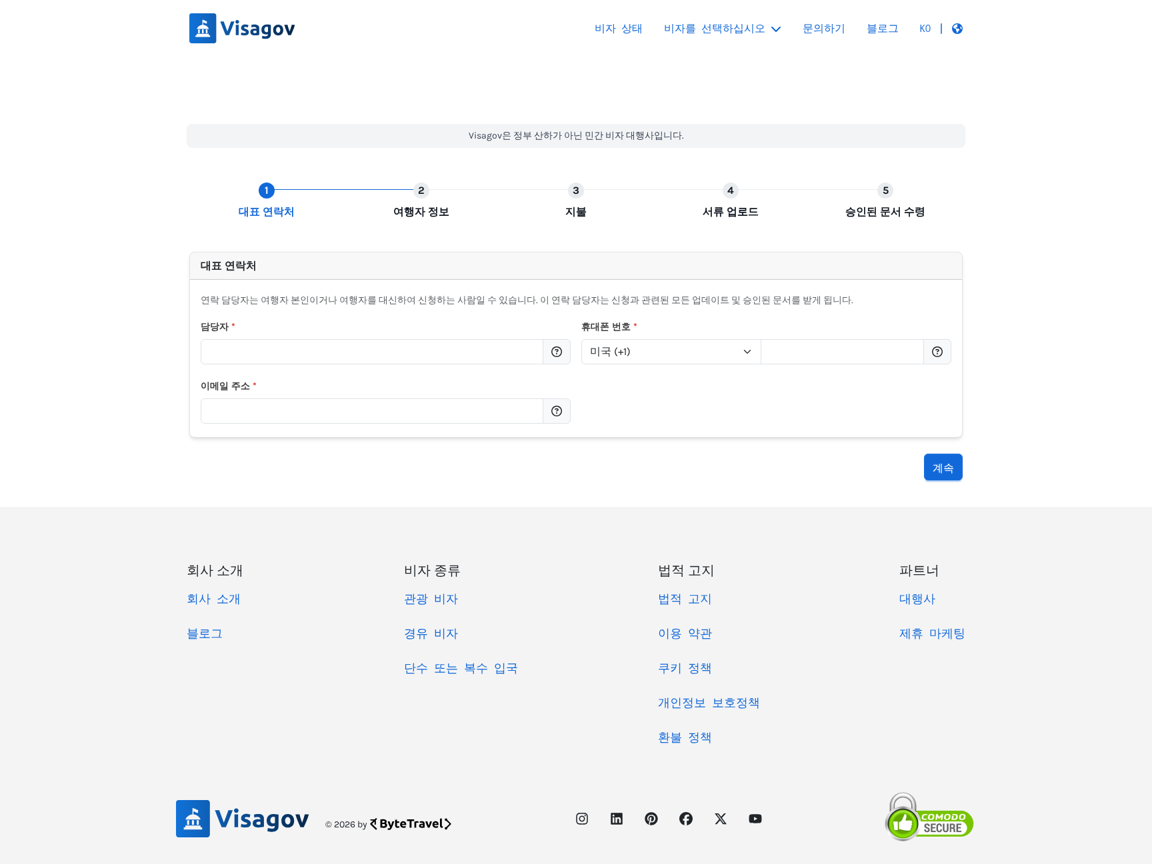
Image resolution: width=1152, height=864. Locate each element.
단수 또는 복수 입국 (461, 668)
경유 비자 (431, 634)
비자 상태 (619, 28)
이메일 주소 (229, 386)
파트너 (919, 569)
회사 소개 (214, 599)
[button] (941, 29)
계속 (943, 467)
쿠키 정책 (685, 668)
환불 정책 (685, 737)
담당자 (218, 326)
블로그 (883, 28)
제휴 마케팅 (932, 634)
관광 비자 (431, 599)
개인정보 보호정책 (709, 703)
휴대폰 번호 (609, 326)
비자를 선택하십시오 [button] (714, 28)
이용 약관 (685, 634)
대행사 (917, 599)
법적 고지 (685, 599)
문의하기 (824, 28)
